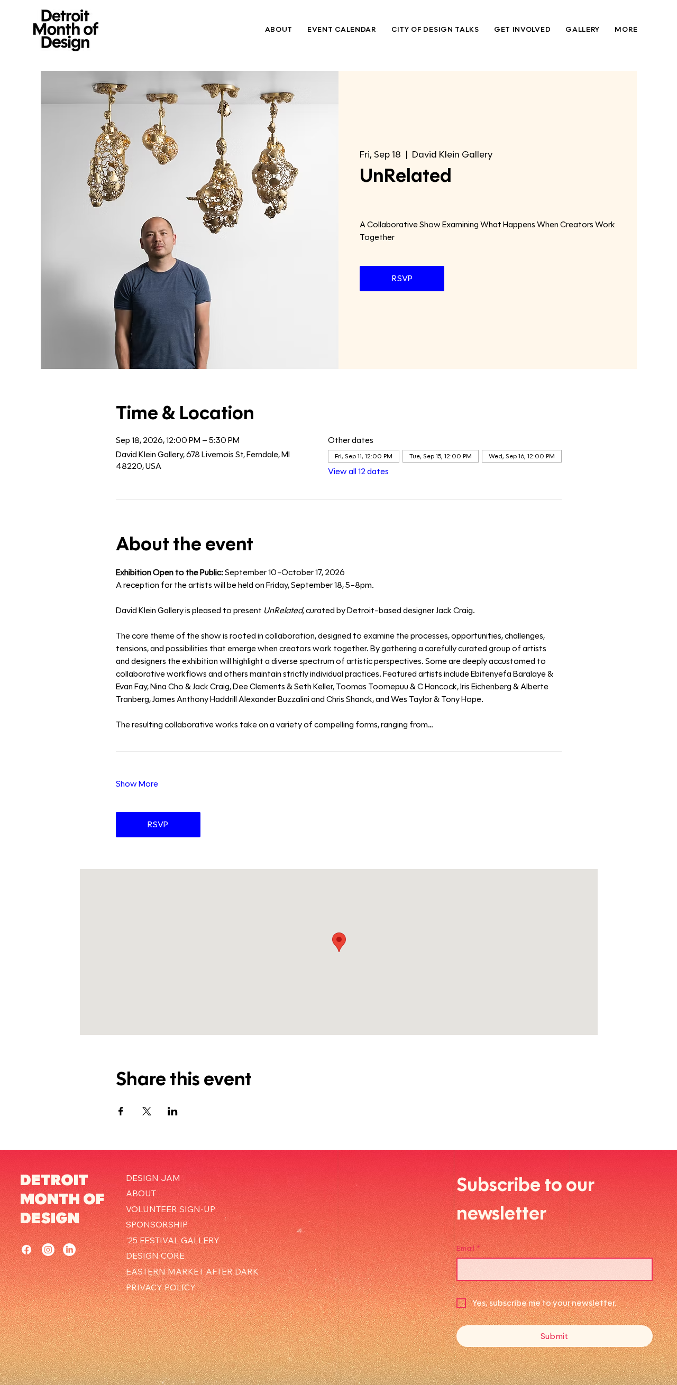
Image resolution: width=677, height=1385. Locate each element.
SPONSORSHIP (157, 1224)
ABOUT (141, 1193)
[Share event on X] (147, 1111)
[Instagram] (48, 1249)
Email (468, 1248)
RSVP (402, 278)
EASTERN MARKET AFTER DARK (192, 1271)
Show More (137, 784)
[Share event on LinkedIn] (173, 1111)
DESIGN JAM (153, 1177)
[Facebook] (26, 1249)
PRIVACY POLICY (161, 1287)
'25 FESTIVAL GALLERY (172, 1240)
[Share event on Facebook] (121, 1111)
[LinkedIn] (69, 1249)
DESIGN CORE (155, 1255)
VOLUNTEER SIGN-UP (170, 1209)
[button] (522, 29)
